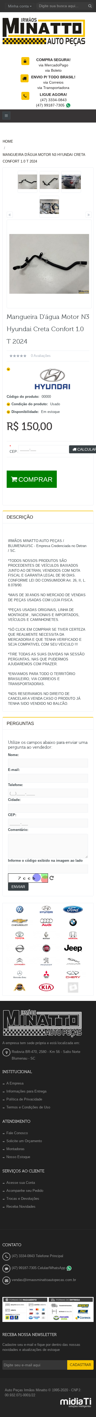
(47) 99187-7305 (51, 105)
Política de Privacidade (24, 1099)
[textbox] (65, 6)
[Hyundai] (52, 379)
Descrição (20, 517)
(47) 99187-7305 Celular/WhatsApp (39, 1268)
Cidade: (14, 800)
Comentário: (18, 830)
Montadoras (15, 1149)
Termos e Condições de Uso (28, 1107)
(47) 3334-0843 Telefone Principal (37, 1256)
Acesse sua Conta (20, 1183)
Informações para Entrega (26, 1091)
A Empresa (14, 1083)
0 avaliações (41, 356)
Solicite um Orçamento (24, 1141)
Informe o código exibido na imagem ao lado (45, 861)
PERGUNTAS (20, 723)
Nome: (13, 755)
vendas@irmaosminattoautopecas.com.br (44, 1280)
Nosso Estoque (18, 1157)
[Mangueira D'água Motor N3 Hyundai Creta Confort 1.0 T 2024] (28, 182)
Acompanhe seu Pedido (24, 1191)
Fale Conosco (17, 1133)
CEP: (12, 815)
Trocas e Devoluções (22, 1199)
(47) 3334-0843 (53, 100)
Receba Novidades (20, 1207)
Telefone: (15, 785)
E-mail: (14, 770)
